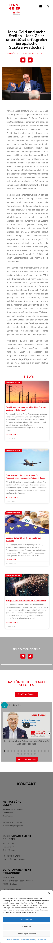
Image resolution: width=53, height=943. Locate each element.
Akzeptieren (26, 919)
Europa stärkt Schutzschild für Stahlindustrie (26, 600)
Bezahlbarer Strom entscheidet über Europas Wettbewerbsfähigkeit (26, 408)
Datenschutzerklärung (28, 939)
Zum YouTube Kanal (28, 759)
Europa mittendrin (34, 53)
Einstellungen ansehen (26, 933)
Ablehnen (26, 926)
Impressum (42, 939)
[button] (49, 893)
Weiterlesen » (11, 435)
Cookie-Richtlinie (13, 939)
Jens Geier (15, 7)
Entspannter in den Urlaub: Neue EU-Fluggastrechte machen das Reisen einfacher (26, 476)
